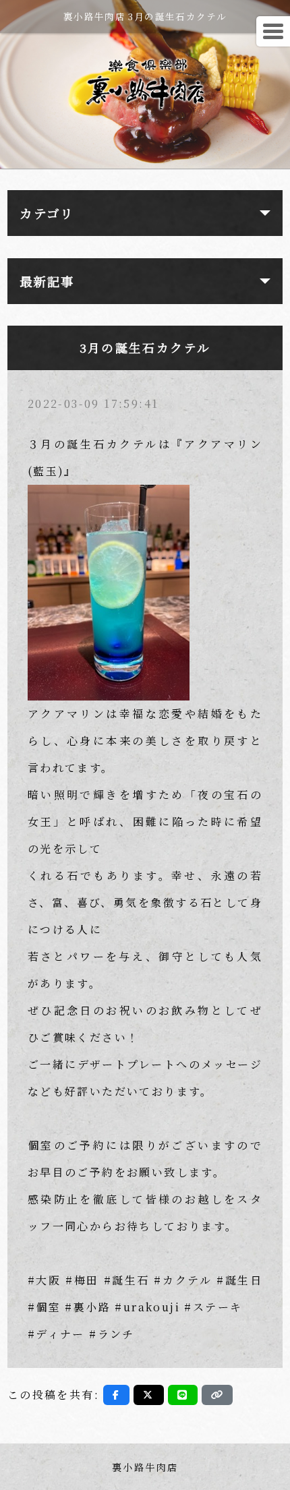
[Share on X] (148, 1395)
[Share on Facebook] (116, 1395)
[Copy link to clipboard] (217, 1395)
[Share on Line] (183, 1395)
